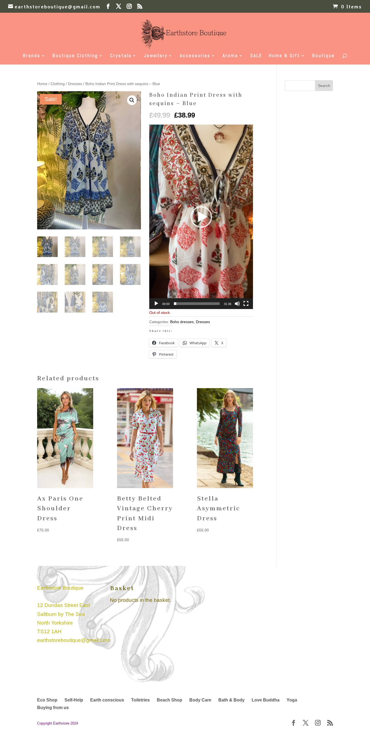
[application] (201, 217)
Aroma (230, 56)
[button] (132, 100)
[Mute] (237, 303)
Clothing (58, 84)
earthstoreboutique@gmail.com (73, 640)
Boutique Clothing (75, 56)
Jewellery (156, 56)
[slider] (197, 303)
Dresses (75, 84)
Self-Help (73, 700)
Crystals (121, 56)
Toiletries (140, 700)
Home (42, 84)
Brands (31, 56)
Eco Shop (47, 700)
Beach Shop (169, 700)
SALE (256, 56)
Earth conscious (107, 700)
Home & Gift (284, 56)
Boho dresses (182, 322)
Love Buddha (266, 700)
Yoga (292, 700)
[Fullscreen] (246, 303)
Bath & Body (231, 700)
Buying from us (53, 707)
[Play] (156, 303)
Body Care (200, 700)
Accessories (195, 56)
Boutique (323, 56)
